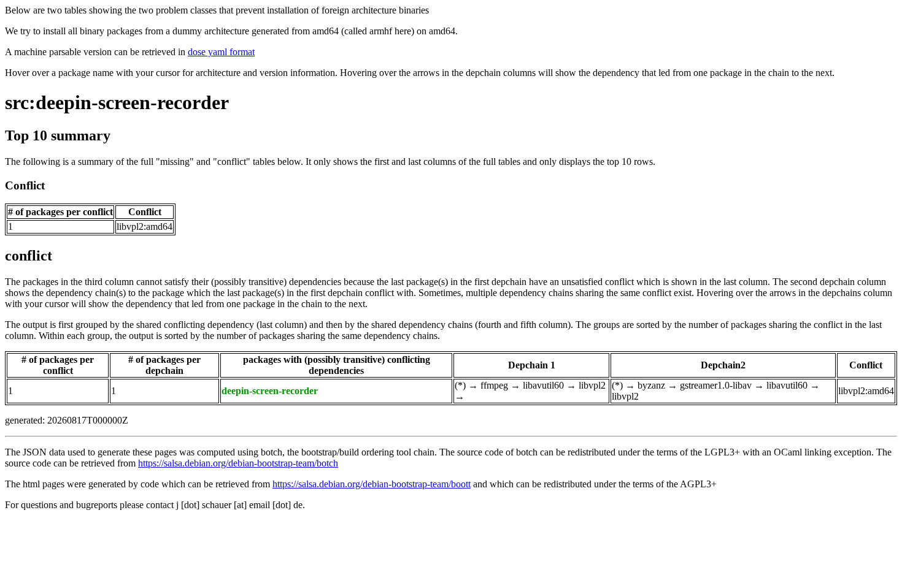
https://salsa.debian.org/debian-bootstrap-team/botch (238, 463)
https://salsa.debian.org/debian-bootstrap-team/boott (371, 484)
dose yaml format (221, 52)
